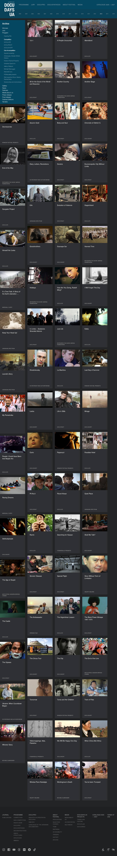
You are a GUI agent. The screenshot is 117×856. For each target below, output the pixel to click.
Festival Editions (7, 99)
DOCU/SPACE (81, 827)
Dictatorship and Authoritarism (13, 82)
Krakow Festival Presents (11, 61)
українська (11, 2)
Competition (7, 39)
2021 (45, 14)
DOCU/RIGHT (8, 45)
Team (54, 827)
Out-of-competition (9, 50)
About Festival (69, 5)
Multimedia (68, 825)
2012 (101, 14)
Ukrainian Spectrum (9, 63)
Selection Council (56, 823)
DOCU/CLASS (18, 838)
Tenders (5, 102)
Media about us (7, 92)
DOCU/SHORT (8, 48)
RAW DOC (32, 822)
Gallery (4, 86)
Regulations (57, 819)
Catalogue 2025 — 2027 (106, 5)
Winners (5, 28)
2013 (95, 14)
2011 (107, 14)
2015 (82, 14)
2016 (76, 14)
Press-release (7, 95)
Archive (55, 840)
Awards (16, 840)
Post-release (6, 97)
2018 (63, 14)
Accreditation (70, 822)
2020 (51, 14)
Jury (33, 5)
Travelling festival (81, 820)
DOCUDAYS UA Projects (82, 816)
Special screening (9, 53)
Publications (6, 817)
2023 (32, 14)
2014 (89, 14)
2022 (39, 14)
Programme (24, 5)
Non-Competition (20, 820)
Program (5, 33)
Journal (5, 815)
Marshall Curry (8, 72)
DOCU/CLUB (81, 824)
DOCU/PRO (41, 5)
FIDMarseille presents (10, 74)
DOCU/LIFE (7, 42)
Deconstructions (20, 831)
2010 (113, 14)
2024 (26, 14)
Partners (5, 90)
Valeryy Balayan (8, 66)
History (55, 837)
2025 (20, 14)
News (4, 88)
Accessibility (57, 832)
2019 (57, 14)
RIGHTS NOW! (18, 823)
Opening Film (8, 36)
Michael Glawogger (9, 69)
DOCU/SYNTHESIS (53, 5)
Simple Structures (18, 834)
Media (80, 5)
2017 (70, 14)
